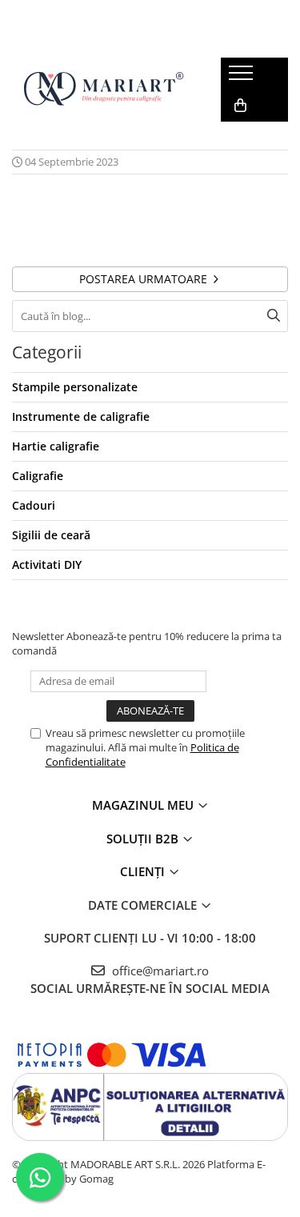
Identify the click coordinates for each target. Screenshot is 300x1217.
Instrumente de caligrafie (81, 416)
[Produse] (243, 78)
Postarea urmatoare (144, 278)
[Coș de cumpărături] (240, 106)
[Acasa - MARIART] (104, 90)
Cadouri (33, 505)
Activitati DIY (47, 564)
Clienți (144, 871)
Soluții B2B (144, 839)
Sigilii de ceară (51, 534)
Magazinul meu (144, 805)
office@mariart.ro (159, 971)
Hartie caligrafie (55, 446)
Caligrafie (37, 475)
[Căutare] (273, 316)
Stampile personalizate (75, 386)
